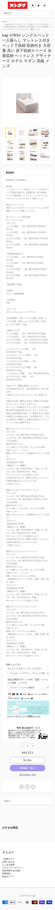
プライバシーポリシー (12, 867)
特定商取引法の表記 (11, 870)
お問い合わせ (8, 861)
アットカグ (31, 896)
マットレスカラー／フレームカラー (25, 668)
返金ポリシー (8, 876)
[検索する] (51, 13)
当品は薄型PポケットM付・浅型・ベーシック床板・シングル (27, 681)
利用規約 (6, 873)
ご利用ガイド (8, 859)
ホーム (4, 21)
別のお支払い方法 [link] (27, 774)
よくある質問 (8, 864)
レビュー (7, 801)
